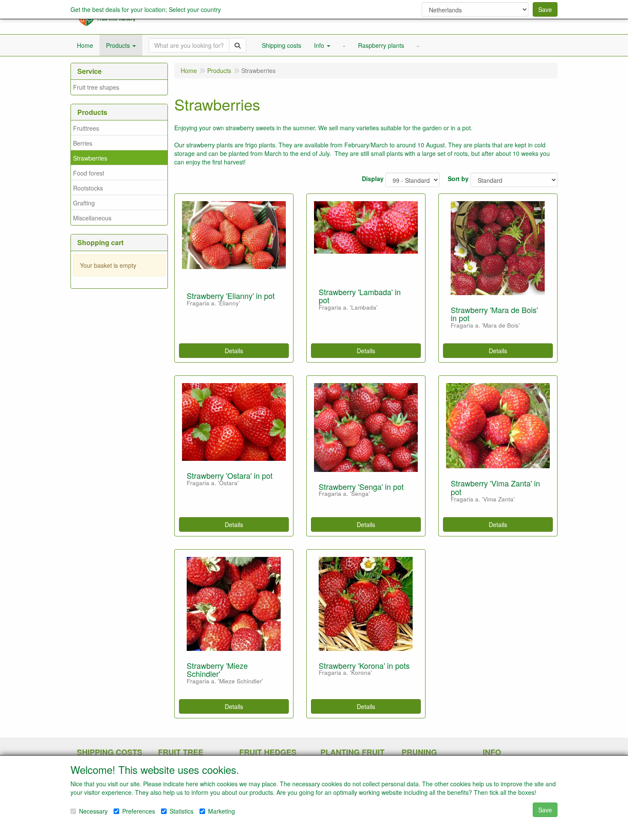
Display (373, 178)
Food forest (88, 173)
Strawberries (90, 158)
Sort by (458, 178)
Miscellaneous (92, 218)
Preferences (138, 811)
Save (545, 9)
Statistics (182, 811)
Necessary (93, 811)
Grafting (84, 203)
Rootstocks (88, 188)
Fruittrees (86, 128)
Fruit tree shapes (96, 87)
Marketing (221, 811)
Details (234, 350)
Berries (82, 143)
